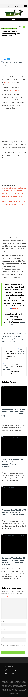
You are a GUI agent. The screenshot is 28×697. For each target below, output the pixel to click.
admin (8, 419)
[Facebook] (2, 6)
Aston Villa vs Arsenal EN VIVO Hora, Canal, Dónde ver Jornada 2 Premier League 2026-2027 (13, 463)
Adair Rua (9, 26)
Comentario (4, 596)
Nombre (3, 621)
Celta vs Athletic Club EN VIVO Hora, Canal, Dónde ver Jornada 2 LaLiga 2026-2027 (13, 512)
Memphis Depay (7, 339)
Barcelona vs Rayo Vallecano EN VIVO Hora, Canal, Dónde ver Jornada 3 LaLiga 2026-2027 (13, 412)
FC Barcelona (21, 333)
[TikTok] (6, 6)
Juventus (11, 336)
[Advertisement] (14, 47)
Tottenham (11, 341)
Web (2, 637)
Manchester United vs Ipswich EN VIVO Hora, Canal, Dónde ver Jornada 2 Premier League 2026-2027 (13, 561)
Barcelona (7, 82)
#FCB (16, 309)
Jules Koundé (14, 90)
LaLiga (17, 336)
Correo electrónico (6, 629)
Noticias (14, 28)
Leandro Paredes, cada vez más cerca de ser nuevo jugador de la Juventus (12, 196)
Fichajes (4, 336)
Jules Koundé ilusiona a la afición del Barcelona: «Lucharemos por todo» (10, 354)
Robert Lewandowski (15, 85)
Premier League (19, 339)
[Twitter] (4, 6)
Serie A (4, 341)
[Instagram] (8, 6)
